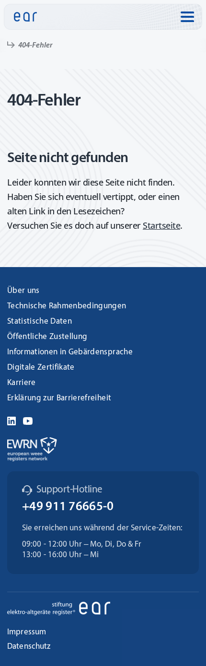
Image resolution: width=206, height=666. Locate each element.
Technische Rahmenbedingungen (66, 306)
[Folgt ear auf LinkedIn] (11, 420)
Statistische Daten (39, 321)
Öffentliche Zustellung (47, 337)
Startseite (161, 225)
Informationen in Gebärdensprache (70, 352)
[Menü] (187, 17)
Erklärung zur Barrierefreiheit (59, 398)
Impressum (26, 632)
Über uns (23, 291)
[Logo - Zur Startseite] (25, 16)
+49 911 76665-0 (68, 507)
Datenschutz (29, 647)
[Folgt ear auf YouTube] (28, 420)
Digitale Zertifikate (41, 367)
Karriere (21, 383)
